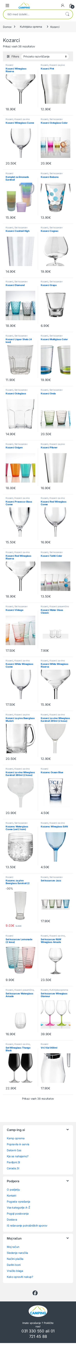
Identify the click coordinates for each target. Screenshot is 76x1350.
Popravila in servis (18, 1144)
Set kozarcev (56, 119)
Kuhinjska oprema (31, 26)
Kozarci (9, 65)
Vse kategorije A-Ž (18, 1207)
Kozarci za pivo (57, 65)
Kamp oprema (15, 1138)
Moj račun (13, 1246)
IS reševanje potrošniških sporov (27, 1225)
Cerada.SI (13, 1168)
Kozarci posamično (59, 606)
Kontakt (11, 1195)
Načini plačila (15, 1258)
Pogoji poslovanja (18, 1213)
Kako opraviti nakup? (20, 1276)
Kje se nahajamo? (17, 1156)
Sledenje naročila (17, 1252)
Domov (7, 26)
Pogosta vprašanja (18, 1201)
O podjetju (13, 1189)
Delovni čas (14, 1150)
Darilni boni (13, 1264)
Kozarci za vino (22, 119)
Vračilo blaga (15, 1270)
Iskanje (67, 14)
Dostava (12, 1219)
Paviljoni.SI (13, 1162)
